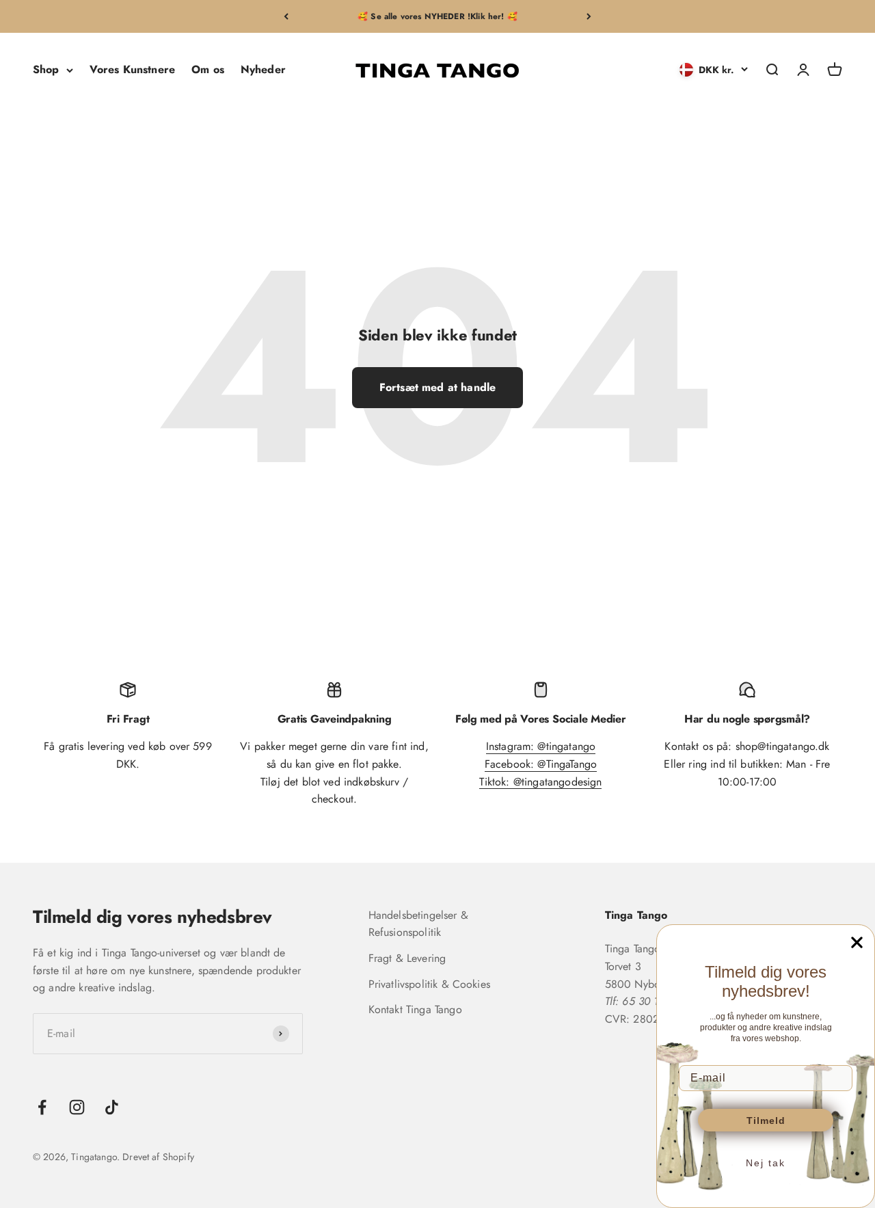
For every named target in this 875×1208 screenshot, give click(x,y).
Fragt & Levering (407, 958)
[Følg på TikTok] (112, 1107)
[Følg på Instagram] (77, 1107)
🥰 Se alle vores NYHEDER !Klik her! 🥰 (437, 16)
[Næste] (589, 16)
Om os (207, 70)
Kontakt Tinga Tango (415, 1009)
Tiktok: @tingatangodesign (540, 782)
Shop (46, 70)
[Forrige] (286, 16)
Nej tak (765, 1162)
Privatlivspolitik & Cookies (429, 984)
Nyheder (263, 70)
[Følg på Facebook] (42, 1107)
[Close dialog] (857, 942)
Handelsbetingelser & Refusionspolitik (418, 924)
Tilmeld (765, 1120)
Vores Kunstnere (132, 70)
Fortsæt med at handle (437, 387)
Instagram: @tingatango (541, 746)
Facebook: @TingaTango (541, 764)
